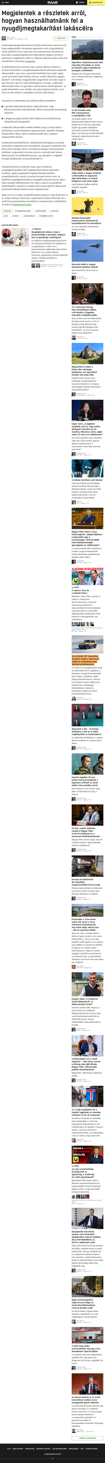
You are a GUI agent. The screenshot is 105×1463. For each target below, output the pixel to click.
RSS (82, 1449)
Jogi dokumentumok (59, 1449)
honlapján (30, 61)
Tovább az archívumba (87, 1438)
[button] (7, 211)
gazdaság (10, 39)
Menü (7, 2)
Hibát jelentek (18, 1449)
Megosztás (61, 38)
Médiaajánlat (74, 1449)
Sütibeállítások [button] (92, 1449)
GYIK (9, 1449)
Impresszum (29, 1449)
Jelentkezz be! (97, 2)
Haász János (11, 37)
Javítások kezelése (43, 1449)
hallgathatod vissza (22, 204)
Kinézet (82, 2)
